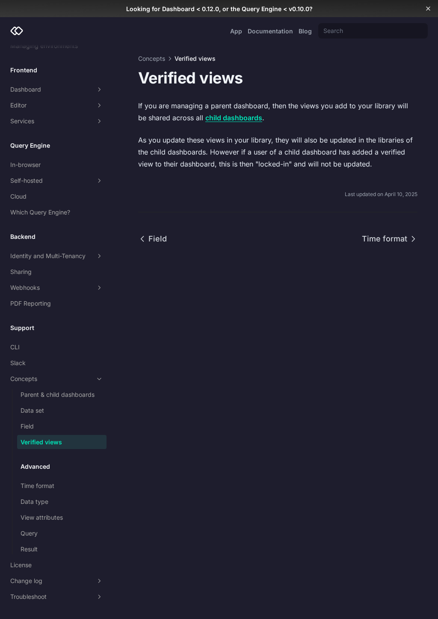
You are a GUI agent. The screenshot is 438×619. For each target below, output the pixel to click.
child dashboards (233, 117)
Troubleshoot (28, 596)
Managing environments (44, 45)
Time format (37, 485)
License (21, 564)
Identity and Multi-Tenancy (48, 255)
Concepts (23, 378)
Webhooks (25, 287)
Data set (32, 410)
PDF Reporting (30, 303)
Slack (18, 362)
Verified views (41, 442)
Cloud (18, 196)
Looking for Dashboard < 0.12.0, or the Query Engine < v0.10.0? (219, 8)
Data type (34, 501)
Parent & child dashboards (58, 394)
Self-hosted (26, 180)
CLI (15, 347)
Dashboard (25, 89)
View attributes (42, 517)
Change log (26, 580)
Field (27, 426)
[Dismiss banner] (428, 8)
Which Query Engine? (40, 212)
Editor (18, 105)
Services (22, 121)
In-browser (25, 164)
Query (29, 533)
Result (29, 549)
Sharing (21, 271)
